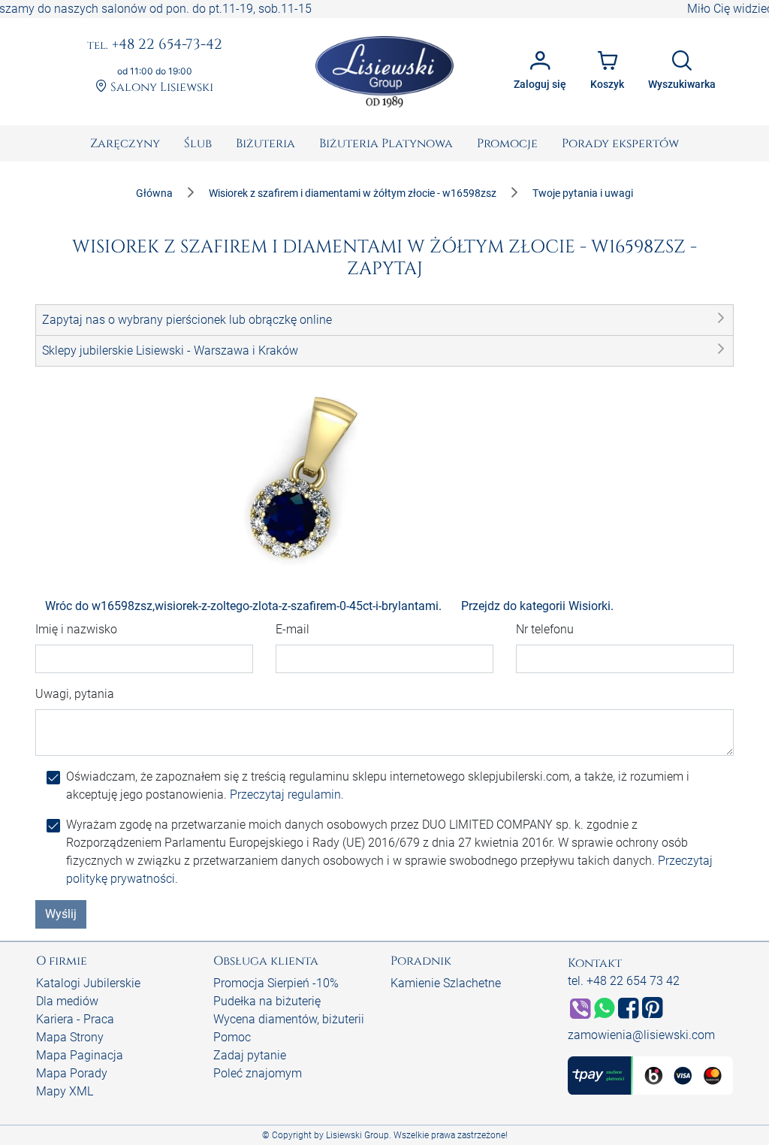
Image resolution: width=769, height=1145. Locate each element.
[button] (384, 320)
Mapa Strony (70, 1037)
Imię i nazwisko (76, 629)
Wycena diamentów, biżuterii (288, 1019)
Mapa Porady (71, 1073)
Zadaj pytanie (249, 1055)
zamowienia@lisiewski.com (641, 1035)
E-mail (292, 629)
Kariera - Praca (75, 1019)
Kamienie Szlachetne (446, 983)
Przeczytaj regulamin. (287, 794)
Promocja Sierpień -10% (276, 983)
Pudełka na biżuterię (267, 1001)
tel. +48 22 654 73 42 (624, 981)
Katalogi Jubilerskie (88, 983)
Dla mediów (67, 1001)
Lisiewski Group (357, 1135)
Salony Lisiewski (160, 87)
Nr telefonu (545, 629)
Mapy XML (64, 1091)
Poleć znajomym (257, 1073)
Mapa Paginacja (79, 1055)
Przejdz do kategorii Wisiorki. (537, 606)
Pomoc (232, 1037)
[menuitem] (125, 143)
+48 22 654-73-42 (154, 45)
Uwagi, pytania (74, 694)
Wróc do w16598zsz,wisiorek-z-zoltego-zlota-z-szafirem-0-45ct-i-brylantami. (243, 606)
